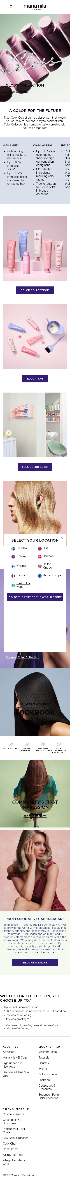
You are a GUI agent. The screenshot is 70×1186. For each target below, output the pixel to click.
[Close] (61, 538)
